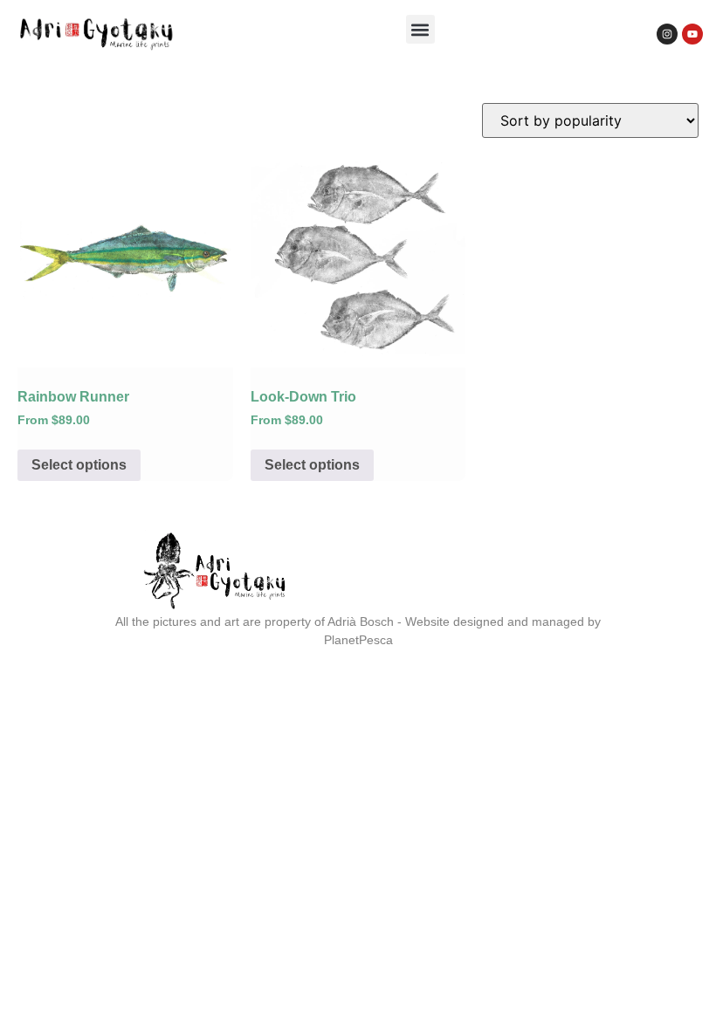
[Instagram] (667, 34)
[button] (420, 29)
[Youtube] (692, 34)
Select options (79, 464)
